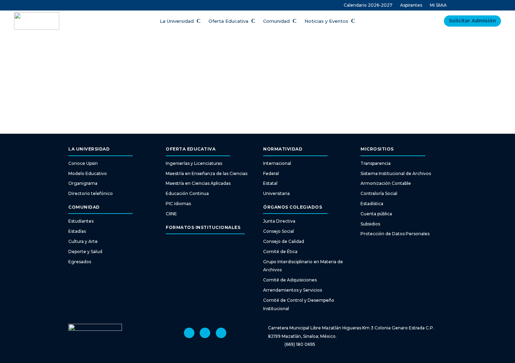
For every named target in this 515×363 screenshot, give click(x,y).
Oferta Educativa (228, 21)
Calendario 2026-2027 (368, 5)
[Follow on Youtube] (205, 333)
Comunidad (276, 21)
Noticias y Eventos (326, 21)
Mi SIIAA (438, 5)
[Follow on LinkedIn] (221, 333)
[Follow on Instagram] (189, 333)
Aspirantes (411, 5)
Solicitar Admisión (472, 21)
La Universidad (177, 21)
